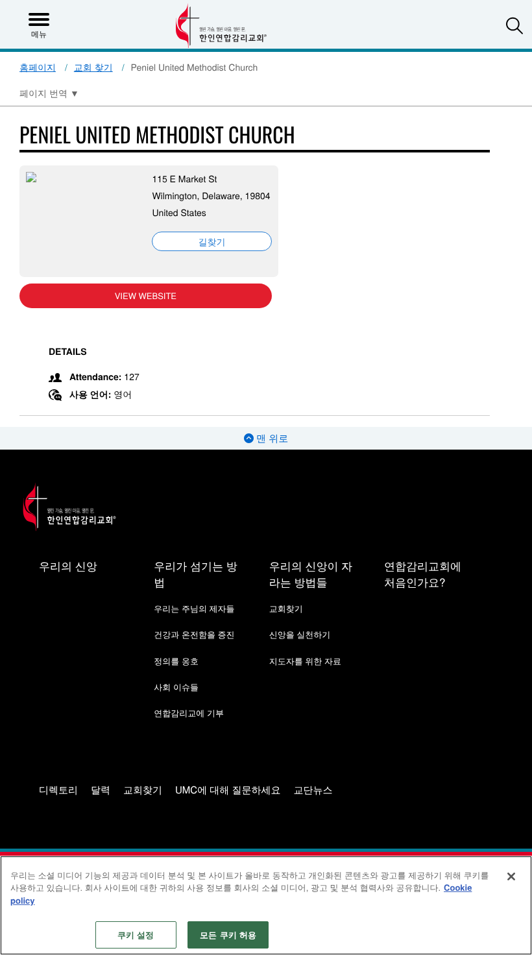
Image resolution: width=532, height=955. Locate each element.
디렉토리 (58, 790)
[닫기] (511, 876)
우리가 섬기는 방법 (195, 573)
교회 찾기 (93, 66)
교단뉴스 (313, 790)
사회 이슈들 (176, 687)
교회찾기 (286, 608)
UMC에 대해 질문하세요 (228, 790)
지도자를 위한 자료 (305, 661)
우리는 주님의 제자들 (194, 608)
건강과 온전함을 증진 (194, 634)
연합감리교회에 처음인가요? (422, 573)
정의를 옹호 (176, 661)
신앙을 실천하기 (300, 634)
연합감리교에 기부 (189, 713)
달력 (100, 790)
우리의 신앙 (68, 565)
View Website (145, 295)
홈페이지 (37, 66)
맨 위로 (271, 438)
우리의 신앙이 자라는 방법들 (310, 573)
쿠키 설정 (135, 934)
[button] (514, 25)
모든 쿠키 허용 (228, 934)
